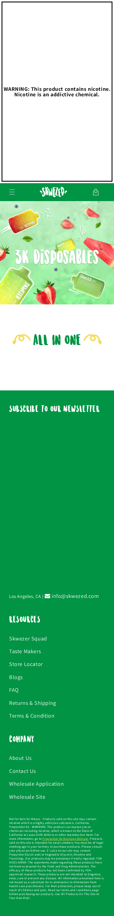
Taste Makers (25, 651)
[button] (12, 192)
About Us (20, 757)
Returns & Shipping (32, 702)
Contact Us (22, 770)
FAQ (14, 689)
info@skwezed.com (74, 595)
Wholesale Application (36, 783)
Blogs (16, 677)
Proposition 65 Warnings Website (65, 839)
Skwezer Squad (28, 638)
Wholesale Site (27, 796)
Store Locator (26, 663)
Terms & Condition (31, 715)
